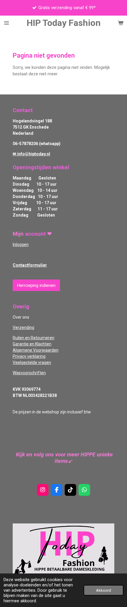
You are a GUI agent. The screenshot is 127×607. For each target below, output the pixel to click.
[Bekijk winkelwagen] (120, 23)
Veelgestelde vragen (32, 362)
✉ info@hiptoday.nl (31, 154)
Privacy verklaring (29, 356)
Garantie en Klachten (32, 344)
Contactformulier (30, 265)
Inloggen (21, 244)
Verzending (23, 327)
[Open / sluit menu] (6, 23)
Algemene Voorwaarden (35, 350)
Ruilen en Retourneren (33, 337)
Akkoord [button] (103, 590)
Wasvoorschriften (29, 372)
